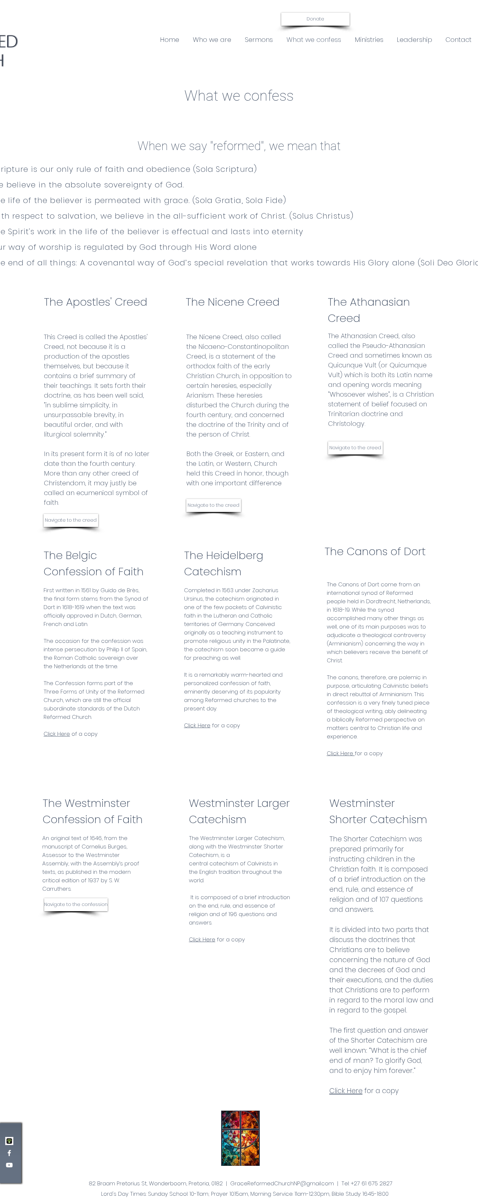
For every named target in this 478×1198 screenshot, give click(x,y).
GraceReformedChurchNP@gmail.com (282, 1183)
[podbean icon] (9, 1141)
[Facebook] (9, 1153)
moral (394, 1000)
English (208, 872)
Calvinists (259, 863)
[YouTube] (9, 1165)
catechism (223, 863)
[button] (258, 40)
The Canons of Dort (375, 551)
